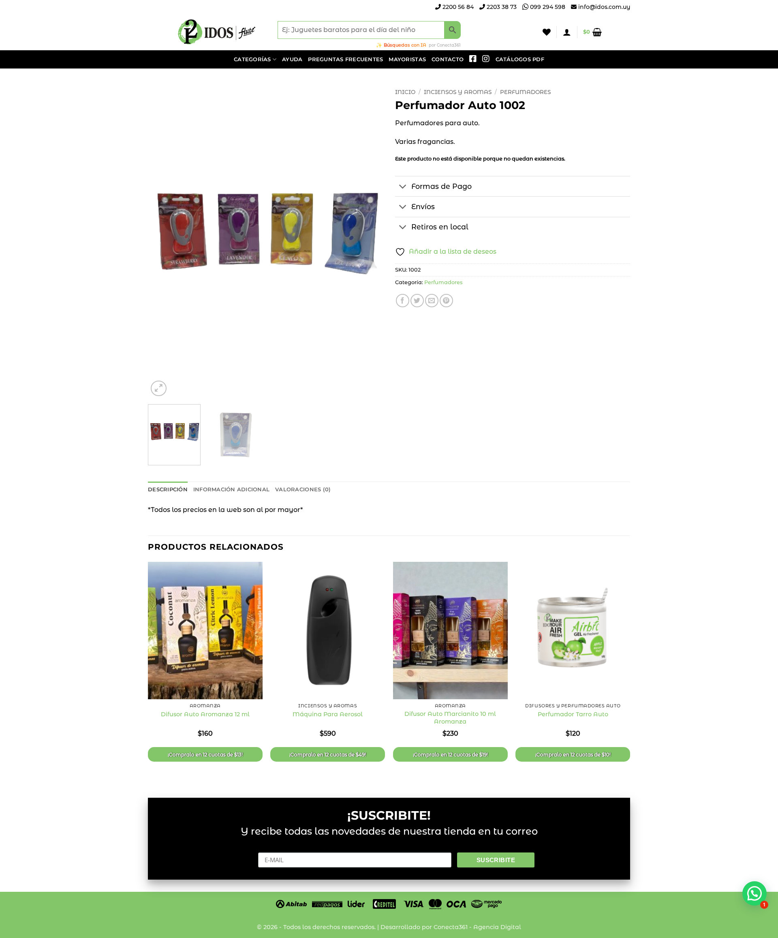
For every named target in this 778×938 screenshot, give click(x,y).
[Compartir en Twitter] (417, 300)
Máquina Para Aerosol (328, 714)
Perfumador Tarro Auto (573, 714)
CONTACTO (448, 59)
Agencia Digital (497, 927)
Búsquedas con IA (405, 45)
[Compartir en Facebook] (402, 300)
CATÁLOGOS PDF (520, 59)
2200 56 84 (457, 7)
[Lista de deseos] (547, 32)
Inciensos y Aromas (458, 92)
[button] (567, 32)
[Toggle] (403, 187)
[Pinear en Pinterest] (446, 300)
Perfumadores (525, 92)
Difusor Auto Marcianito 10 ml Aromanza (450, 717)
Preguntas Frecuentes (345, 59)
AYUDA (292, 59)
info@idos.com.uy (604, 7)
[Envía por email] (431, 300)
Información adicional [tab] (231, 489)
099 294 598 (546, 7)
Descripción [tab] (168, 489)
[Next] (368, 241)
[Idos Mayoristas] (216, 32)
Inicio (405, 92)
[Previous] (163, 241)
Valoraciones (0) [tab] (303, 489)
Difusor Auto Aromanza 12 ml (205, 714)
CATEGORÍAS (252, 59)
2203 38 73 (501, 7)
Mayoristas (407, 59)
